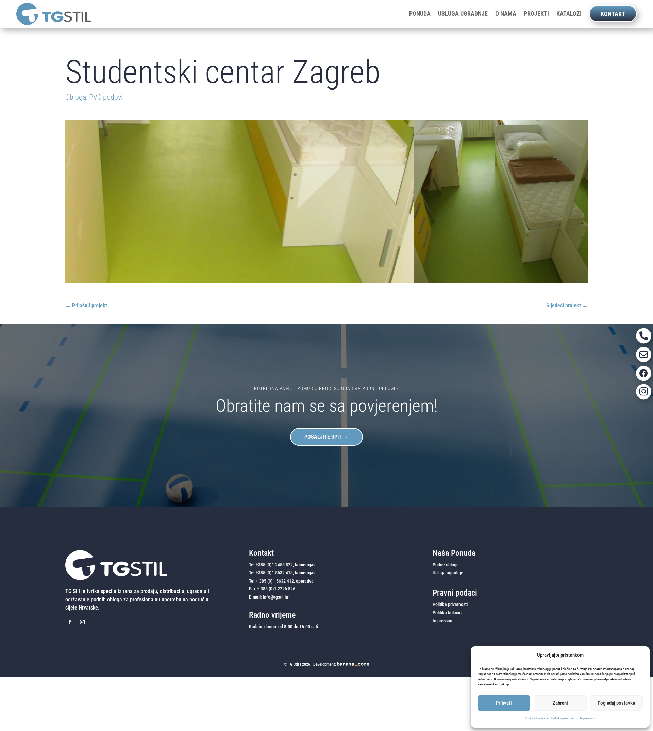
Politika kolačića (536, 718)
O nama (505, 13)
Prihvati (504, 703)
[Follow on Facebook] (70, 622)
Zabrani (560, 703)
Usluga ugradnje (463, 13)
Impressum (587, 718)
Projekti (536, 13)
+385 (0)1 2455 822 (274, 564)
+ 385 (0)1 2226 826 (276, 588)
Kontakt (613, 13)
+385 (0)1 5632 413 (274, 572)
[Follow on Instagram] (82, 622)
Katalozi (569, 13)
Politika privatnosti (563, 718)
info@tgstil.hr (275, 597)
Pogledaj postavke (616, 703)
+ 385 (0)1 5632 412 (275, 581)
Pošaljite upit (323, 437)
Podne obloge (446, 564)
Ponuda (420, 13)
